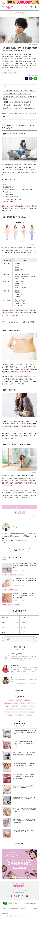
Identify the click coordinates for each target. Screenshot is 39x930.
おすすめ (11, 589)
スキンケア (5, 618)
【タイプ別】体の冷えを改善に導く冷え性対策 (16, 105)
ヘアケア (4, 627)
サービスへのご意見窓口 (22, 890)
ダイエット (23, 712)
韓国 (7, 706)
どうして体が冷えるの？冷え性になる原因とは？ (17, 93)
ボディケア (24, 622)
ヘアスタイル (10, 709)
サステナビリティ (23, 916)
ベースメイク (25, 618)
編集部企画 (27, 700)
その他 (9, 70)
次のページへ (19, 507)
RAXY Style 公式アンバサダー (11, 703)
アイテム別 (21, 574)
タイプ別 (29, 715)
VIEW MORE (19, 690)
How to (4, 72)
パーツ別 (7, 712)
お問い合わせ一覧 (14, 916)
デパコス (32, 712)
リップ (31, 706)
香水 (16, 589)
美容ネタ (17, 604)
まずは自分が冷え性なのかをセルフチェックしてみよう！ (19, 90)
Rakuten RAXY (9, 7)
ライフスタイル (12, 72)
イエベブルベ (20, 709)
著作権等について (25, 908)
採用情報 (35, 908)
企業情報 (4, 908)
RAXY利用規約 (12, 890)
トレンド (10, 604)
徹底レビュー (31, 703)
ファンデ (10, 715)
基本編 (4, 604)
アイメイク (5, 622)
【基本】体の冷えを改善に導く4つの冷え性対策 (17, 102)
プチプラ (30, 709)
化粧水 (15, 712)
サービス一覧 (5, 916)
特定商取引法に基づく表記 (19, 892)
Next (34, 516)
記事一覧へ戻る (19, 550)
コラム (4, 632)
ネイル (23, 627)
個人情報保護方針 (14, 908)
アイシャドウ (15, 706)
